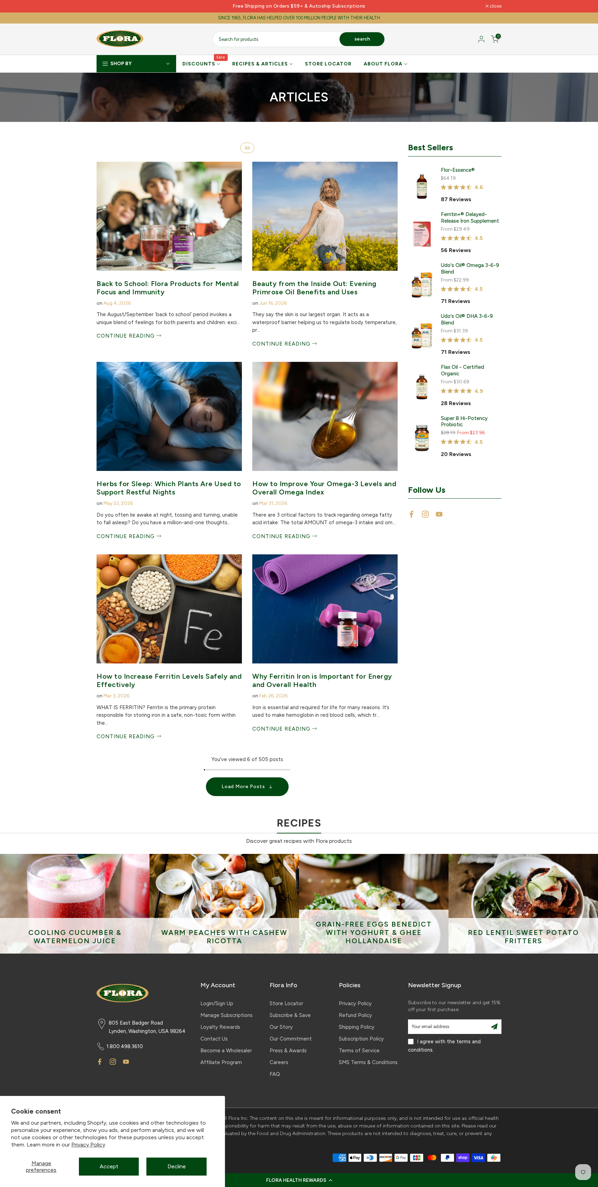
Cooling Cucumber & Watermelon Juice (74, 936)
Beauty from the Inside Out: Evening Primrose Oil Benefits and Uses (314, 287)
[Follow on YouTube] (439, 514)
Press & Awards (288, 1050)
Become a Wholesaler (226, 1050)
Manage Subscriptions (226, 1015)
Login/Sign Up (216, 1003)
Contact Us (214, 1039)
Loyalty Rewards (220, 1027)
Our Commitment (291, 1039)
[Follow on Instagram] (425, 514)
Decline (176, 1166)
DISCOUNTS (204, 63)
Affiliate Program (221, 1062)
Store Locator (286, 1003)
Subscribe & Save (290, 1015)
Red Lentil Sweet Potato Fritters (523, 936)
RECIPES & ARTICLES (260, 64)
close (106, 6)
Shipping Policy (356, 1027)
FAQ (275, 1074)
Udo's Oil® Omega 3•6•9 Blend (470, 268)
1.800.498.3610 (125, 1046)
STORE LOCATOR (328, 64)
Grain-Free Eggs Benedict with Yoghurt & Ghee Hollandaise (374, 932)
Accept (109, 1166)
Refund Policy (355, 1015)
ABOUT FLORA (383, 64)
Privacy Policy (88, 1144)
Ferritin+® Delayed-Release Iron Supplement (470, 217)
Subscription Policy (361, 1039)
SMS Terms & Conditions (368, 1062)
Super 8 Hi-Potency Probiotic (464, 421)
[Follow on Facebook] (411, 514)
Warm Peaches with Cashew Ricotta (224, 936)
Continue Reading (126, 336)
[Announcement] (299, 6)
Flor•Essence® (458, 170)
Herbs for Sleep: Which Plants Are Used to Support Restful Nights (169, 488)
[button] (299, 1180)
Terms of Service (359, 1050)
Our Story (281, 1027)
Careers (279, 1062)
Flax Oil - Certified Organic (462, 370)
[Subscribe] (494, 1027)
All (247, 148)
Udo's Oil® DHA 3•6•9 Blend (467, 319)
